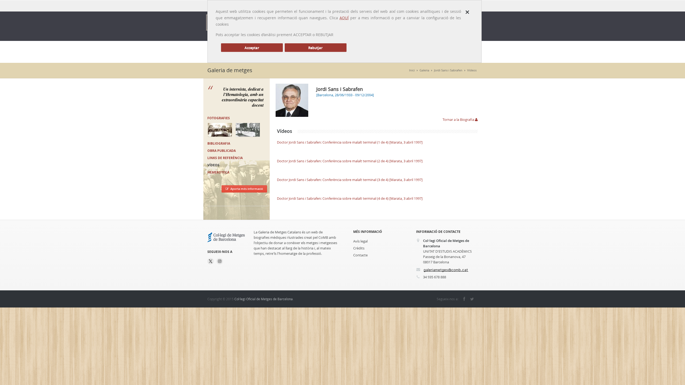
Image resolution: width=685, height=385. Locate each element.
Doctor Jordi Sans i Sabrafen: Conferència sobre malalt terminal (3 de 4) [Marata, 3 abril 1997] (350, 179)
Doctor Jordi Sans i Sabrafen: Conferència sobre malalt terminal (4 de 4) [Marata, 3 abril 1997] (350, 198)
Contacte (360, 255)
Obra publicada (221, 150)
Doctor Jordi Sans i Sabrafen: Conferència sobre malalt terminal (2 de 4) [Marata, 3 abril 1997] (350, 161)
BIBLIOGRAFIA (218, 143)
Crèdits (358, 248)
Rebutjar (315, 47)
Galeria (424, 70)
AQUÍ (344, 17)
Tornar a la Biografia (459, 119)
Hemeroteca (218, 172)
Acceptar (252, 47)
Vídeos (472, 70)
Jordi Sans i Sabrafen (448, 70)
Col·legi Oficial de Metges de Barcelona (263, 299)
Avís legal (360, 241)
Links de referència (225, 158)
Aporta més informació (246, 189)
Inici (412, 70)
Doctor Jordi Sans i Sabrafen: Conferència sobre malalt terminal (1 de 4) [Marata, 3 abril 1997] (350, 142)
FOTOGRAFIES (218, 118)
